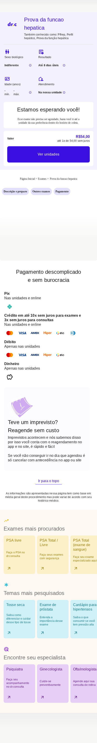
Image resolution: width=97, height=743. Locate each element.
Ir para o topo (48, 481)
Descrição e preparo (15, 191)
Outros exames (41, 191)
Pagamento (62, 191)
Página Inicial (27, 178)
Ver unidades (48, 154)
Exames (42, 178)
